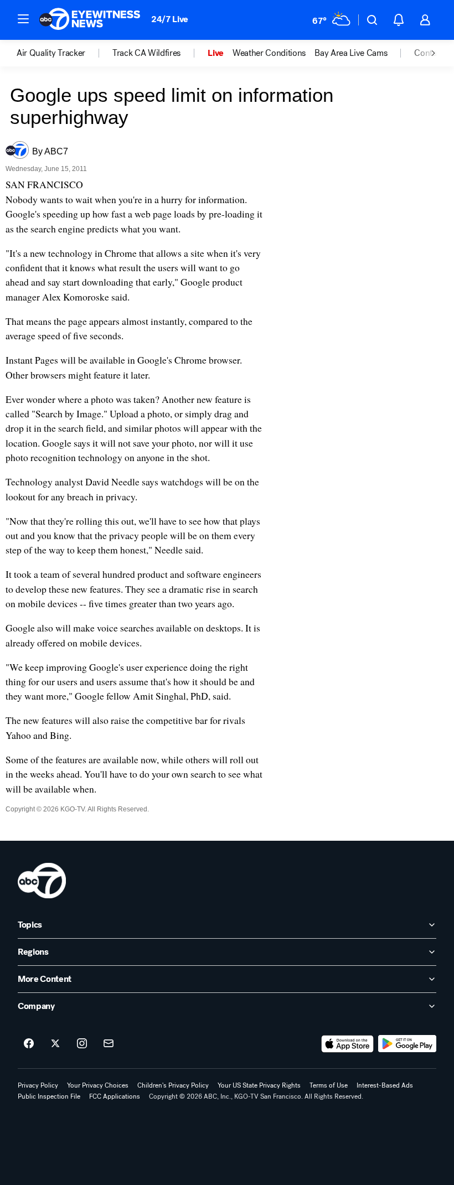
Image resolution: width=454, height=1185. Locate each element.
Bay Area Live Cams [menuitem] (350, 53)
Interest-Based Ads (385, 1085)
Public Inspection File (49, 1096)
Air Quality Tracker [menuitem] (51, 53)
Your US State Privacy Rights (259, 1085)
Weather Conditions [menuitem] (269, 53)
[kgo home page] (42, 880)
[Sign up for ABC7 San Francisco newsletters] (108, 1044)
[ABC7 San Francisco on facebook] (29, 1044)
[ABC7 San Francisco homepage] (89, 20)
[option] (64, 53)
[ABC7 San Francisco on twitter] (55, 1044)
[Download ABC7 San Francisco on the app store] (347, 1044)
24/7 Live (169, 19)
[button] (23, 19)
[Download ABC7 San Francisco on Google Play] (407, 1044)
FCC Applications (114, 1096)
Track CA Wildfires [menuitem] (146, 53)
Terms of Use (328, 1085)
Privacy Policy (38, 1085)
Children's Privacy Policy (173, 1085)
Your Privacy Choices (97, 1085)
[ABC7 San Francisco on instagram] (82, 1044)
